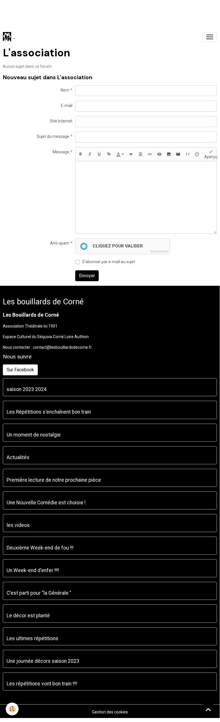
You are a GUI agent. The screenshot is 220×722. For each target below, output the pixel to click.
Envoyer (87, 275)
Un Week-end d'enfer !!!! (33, 570)
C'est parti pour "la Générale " (39, 593)
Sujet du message (53, 136)
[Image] (169, 154)
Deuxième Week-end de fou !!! (40, 548)
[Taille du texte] (109, 154)
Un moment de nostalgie (34, 435)
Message (61, 152)
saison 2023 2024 (27, 389)
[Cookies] (12, 709)
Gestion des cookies (110, 712)
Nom (65, 90)
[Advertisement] (104, 13)
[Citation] (131, 154)
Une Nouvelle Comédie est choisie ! (46, 502)
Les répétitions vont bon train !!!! (42, 684)
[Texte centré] (140, 154)
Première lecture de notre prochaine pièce (54, 480)
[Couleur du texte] (120, 154)
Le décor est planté (28, 615)
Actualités (18, 457)
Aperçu (210, 156)
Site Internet (61, 121)
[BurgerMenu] (210, 37)
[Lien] (150, 154)
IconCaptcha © (159, 251)
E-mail (66, 105)
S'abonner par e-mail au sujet (108, 261)
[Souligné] (99, 154)
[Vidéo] (178, 154)
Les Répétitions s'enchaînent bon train (49, 412)
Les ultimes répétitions (32, 638)
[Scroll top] (208, 709)
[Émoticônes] (197, 154)
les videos (18, 525)
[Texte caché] (159, 154)
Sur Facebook (20, 369)
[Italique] (90, 154)
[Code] (188, 154)
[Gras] (80, 154)
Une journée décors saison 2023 (43, 661)
